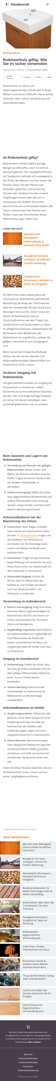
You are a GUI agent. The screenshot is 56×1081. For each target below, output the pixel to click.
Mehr (49, 77)
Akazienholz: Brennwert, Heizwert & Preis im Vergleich (38, 280)
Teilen (38, 77)
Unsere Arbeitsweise (28, 1058)
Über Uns (28, 1054)
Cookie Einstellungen (28, 1062)
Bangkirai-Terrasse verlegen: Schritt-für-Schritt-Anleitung (37, 259)
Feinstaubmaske (29, 535)
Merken (27, 77)
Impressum (28, 1066)
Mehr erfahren (34, 1042)
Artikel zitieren (10, 77)
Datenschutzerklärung (28, 1070)
